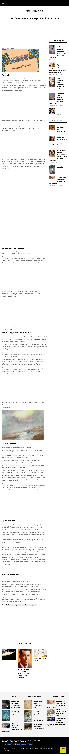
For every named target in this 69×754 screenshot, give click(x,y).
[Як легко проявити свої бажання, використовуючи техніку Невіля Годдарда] (25, 658)
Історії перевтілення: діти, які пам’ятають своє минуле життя (12, 727)
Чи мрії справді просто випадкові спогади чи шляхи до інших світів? (56, 722)
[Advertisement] (24, 33)
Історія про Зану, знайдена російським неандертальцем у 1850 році (58, 141)
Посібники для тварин (12, 605)
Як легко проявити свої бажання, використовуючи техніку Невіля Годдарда (24, 673)
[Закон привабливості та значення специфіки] (9, 654)
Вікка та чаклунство (30, 605)
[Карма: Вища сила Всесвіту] (41, 653)
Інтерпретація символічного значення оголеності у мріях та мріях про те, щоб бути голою (57, 51)
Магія (21, 605)
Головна (24, 15)
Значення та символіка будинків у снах (39, 726)
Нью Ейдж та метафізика (36, 15)
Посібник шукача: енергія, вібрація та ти (23, 741)
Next (49, 655)
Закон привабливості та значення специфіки (9, 663)
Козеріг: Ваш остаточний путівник (15, 713)
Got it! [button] (63, 749)
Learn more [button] (6, 750)
